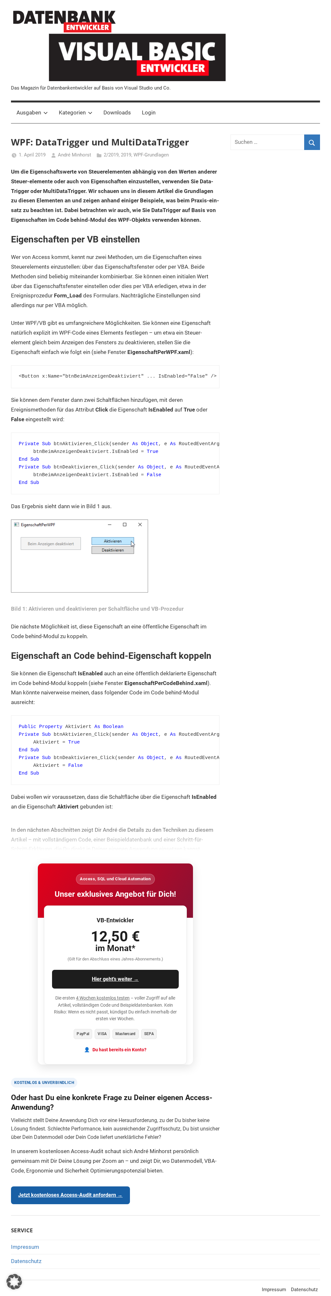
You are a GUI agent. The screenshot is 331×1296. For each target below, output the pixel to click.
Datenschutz (26, 1261)
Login (148, 112)
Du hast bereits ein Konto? (119, 1050)
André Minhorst (74, 155)
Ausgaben (28, 112)
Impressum (25, 1247)
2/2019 (111, 155)
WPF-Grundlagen (151, 155)
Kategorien (72, 112)
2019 (126, 155)
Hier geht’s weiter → (115, 979)
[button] (14, 1282)
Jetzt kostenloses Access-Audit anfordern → (70, 1195)
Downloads (117, 112)
